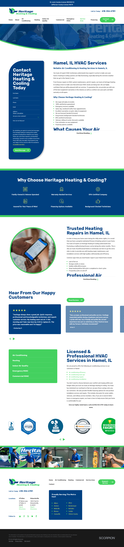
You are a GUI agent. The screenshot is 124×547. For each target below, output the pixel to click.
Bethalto (71, 508)
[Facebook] (36, 516)
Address (15, 111)
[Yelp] (28, 516)
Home (51, 480)
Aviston (56, 506)
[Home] (23, 11)
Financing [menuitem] (94, 20)
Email (14, 107)
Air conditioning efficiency (77, 372)
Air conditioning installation (77, 379)
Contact (51, 484)
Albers (56, 503)
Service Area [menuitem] (82, 20)
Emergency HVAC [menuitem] (70, 20)
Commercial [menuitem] (60, 20)
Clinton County (73, 514)
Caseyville (57, 514)
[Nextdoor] (32, 516)
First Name (15, 93)
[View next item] (14, 339)
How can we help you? (19, 120)
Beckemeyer (72, 506)
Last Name (15, 98)
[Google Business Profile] (20, 516)
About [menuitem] (17, 20)
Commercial (80, 480)
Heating (71, 480)
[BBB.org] (24, 516)
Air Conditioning (60, 480)
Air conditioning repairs (76, 377)
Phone (14, 102)
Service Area (90, 480)
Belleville (57, 508)
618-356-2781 (108, 11)
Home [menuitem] (11, 20)
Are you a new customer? (19, 116)
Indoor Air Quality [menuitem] (45, 20)
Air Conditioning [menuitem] (26, 20)
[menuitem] (11, 541)
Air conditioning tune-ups (77, 374)
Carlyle (70, 511)
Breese (56, 511)
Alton (70, 503)
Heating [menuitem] (37, 20)
